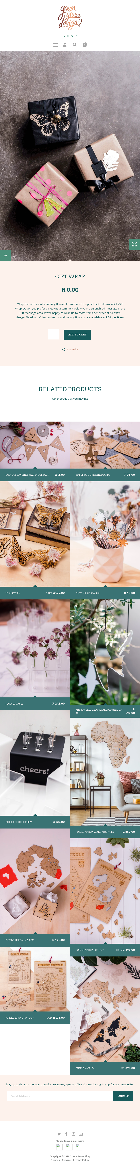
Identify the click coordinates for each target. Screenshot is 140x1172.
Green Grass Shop (80, 1156)
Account (65, 44)
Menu (55, 44)
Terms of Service (61, 1160)
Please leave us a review (70, 1141)
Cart (84, 44)
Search (75, 44)
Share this (72, 349)
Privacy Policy (81, 1160)
